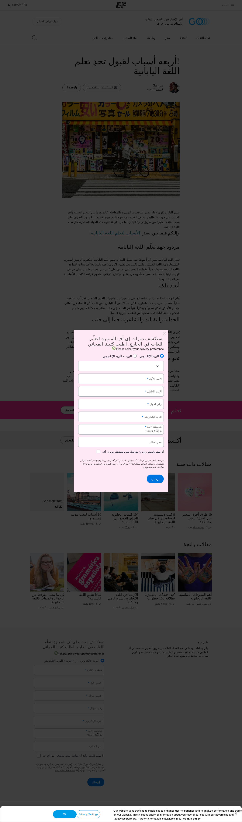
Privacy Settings (88, 814)
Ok (64, 814)
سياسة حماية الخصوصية (153, 467)
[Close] (236, 813)
